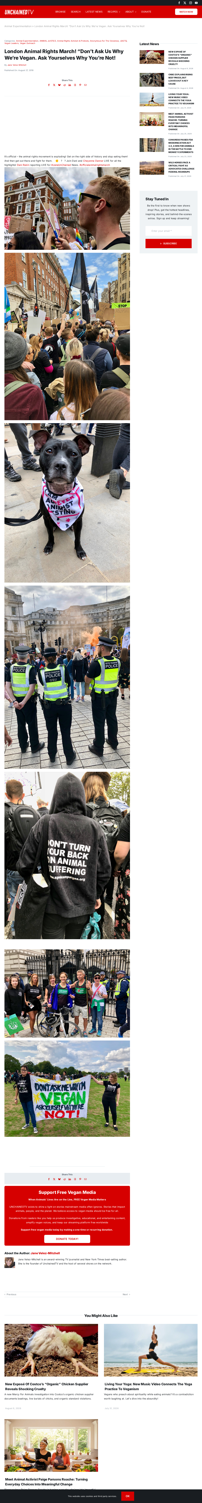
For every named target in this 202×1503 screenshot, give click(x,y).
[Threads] (75, 85)
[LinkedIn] (69, 85)
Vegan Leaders (11, 43)
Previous (11, 1294)
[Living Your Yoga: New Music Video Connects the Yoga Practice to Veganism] (152, 94)
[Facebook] (48, 85)
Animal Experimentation (17, 26)
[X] (54, 85)
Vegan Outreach (27, 43)
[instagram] (190, 2)
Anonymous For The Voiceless (104, 41)
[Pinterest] (80, 85)
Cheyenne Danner (93, 160)
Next (125, 1294)
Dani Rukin (23, 164)
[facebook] (179, 2)
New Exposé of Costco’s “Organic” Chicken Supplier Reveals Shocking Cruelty (180, 57)
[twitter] (185, 2)
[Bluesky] (59, 85)
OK (128, 1496)
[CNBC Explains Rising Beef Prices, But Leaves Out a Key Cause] (152, 75)
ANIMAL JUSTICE (48, 41)
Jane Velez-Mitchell (17, 65)
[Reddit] (64, 85)
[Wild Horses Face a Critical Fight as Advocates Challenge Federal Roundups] (152, 163)
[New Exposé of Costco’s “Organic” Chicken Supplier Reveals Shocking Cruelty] (152, 52)
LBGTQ (123, 41)
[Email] (85, 85)
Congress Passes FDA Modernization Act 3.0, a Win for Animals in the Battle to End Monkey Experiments (181, 145)
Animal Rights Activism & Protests (73, 41)
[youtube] (196, 2)
